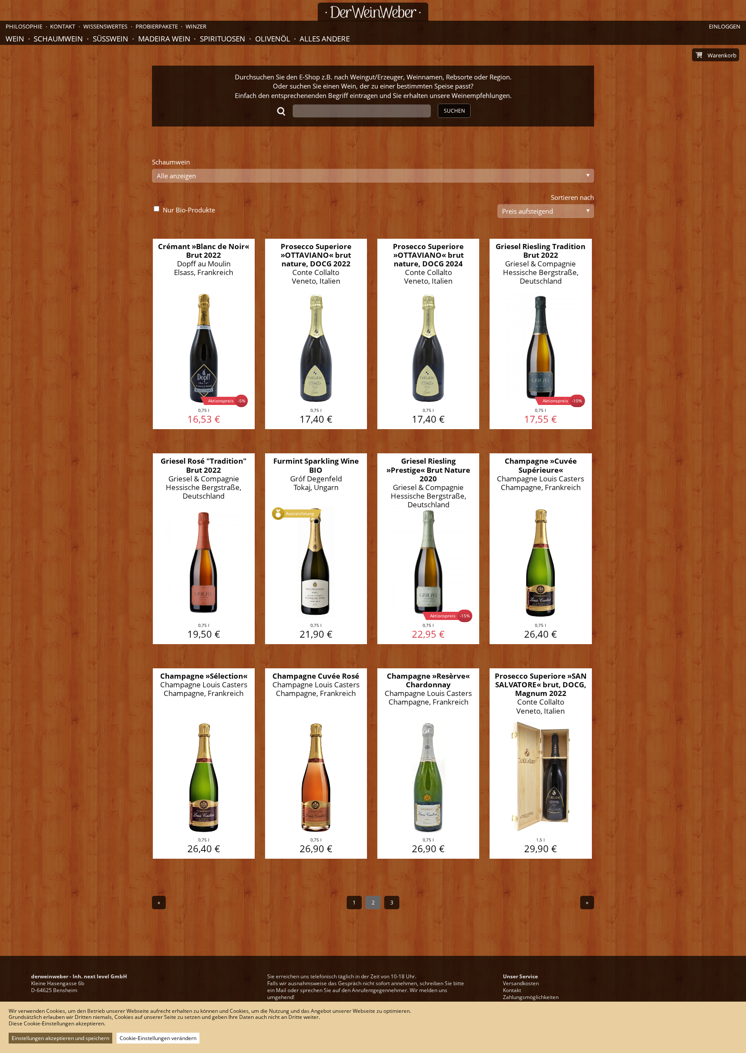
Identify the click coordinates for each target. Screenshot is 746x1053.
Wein (15, 39)
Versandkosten (521, 983)
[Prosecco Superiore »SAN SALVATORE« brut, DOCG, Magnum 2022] (541, 763)
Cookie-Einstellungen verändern (158, 1038)
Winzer (196, 26)
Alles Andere (325, 39)
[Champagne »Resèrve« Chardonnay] (428, 763)
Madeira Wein (164, 39)
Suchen (454, 111)
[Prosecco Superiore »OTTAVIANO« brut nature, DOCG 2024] (428, 334)
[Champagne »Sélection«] (204, 763)
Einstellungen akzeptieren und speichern (60, 1038)
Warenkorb (722, 55)
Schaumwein (58, 39)
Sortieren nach (572, 197)
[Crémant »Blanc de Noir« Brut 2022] (204, 334)
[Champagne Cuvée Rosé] (316, 763)
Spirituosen (222, 39)
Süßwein (110, 39)
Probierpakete (157, 26)
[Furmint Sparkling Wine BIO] (316, 548)
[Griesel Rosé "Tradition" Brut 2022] (204, 548)
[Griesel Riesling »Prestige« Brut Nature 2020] (428, 548)
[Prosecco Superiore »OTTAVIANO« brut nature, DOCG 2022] (316, 334)
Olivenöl (272, 39)
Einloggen (724, 26)
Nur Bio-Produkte (189, 210)
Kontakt (512, 990)
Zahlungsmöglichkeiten (531, 997)
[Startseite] (373, 12)
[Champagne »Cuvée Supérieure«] (541, 548)
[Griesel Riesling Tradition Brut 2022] (541, 334)
